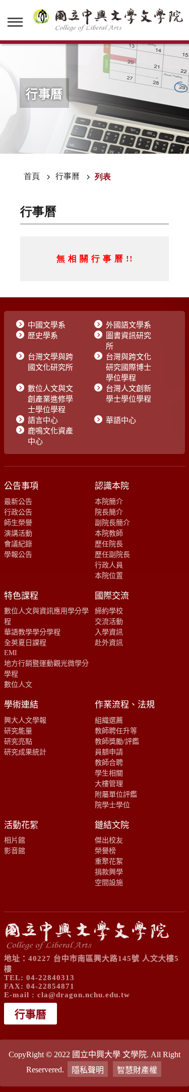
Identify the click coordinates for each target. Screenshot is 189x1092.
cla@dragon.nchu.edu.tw (83, 995)
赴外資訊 (109, 642)
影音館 (14, 851)
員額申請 (109, 752)
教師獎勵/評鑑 (117, 741)
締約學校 (109, 611)
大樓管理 (109, 784)
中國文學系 (47, 325)
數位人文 (18, 684)
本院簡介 (109, 501)
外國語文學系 (128, 325)
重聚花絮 (109, 861)
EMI (10, 653)
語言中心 (43, 420)
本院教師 (109, 533)
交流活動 (109, 621)
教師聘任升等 (116, 731)
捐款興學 (109, 872)
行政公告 (18, 512)
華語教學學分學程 (32, 632)
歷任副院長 (112, 554)
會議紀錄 (18, 544)
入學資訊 (109, 632)
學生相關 (109, 773)
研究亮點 (18, 741)
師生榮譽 (18, 523)
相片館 (14, 840)
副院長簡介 (112, 523)
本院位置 (109, 575)
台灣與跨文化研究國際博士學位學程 (128, 367)
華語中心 (121, 420)
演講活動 (18, 533)
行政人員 (109, 565)
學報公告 (18, 554)
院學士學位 (112, 805)
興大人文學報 (25, 720)
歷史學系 (43, 336)
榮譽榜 (105, 851)
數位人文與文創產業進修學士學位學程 (50, 399)
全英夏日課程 (25, 642)
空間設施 (109, 882)
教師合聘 (109, 762)
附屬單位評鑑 (116, 794)
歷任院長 (109, 544)
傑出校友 (109, 840)
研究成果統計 (25, 752)
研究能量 (18, 731)
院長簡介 (109, 512)
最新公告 (18, 501)
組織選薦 (109, 720)
